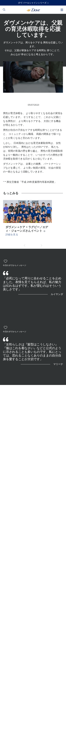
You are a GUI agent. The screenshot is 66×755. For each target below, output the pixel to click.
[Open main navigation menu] (62, 10)
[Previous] (25, 245)
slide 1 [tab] (33, 245)
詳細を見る (12, 234)
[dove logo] (33, 9)
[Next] (41, 245)
